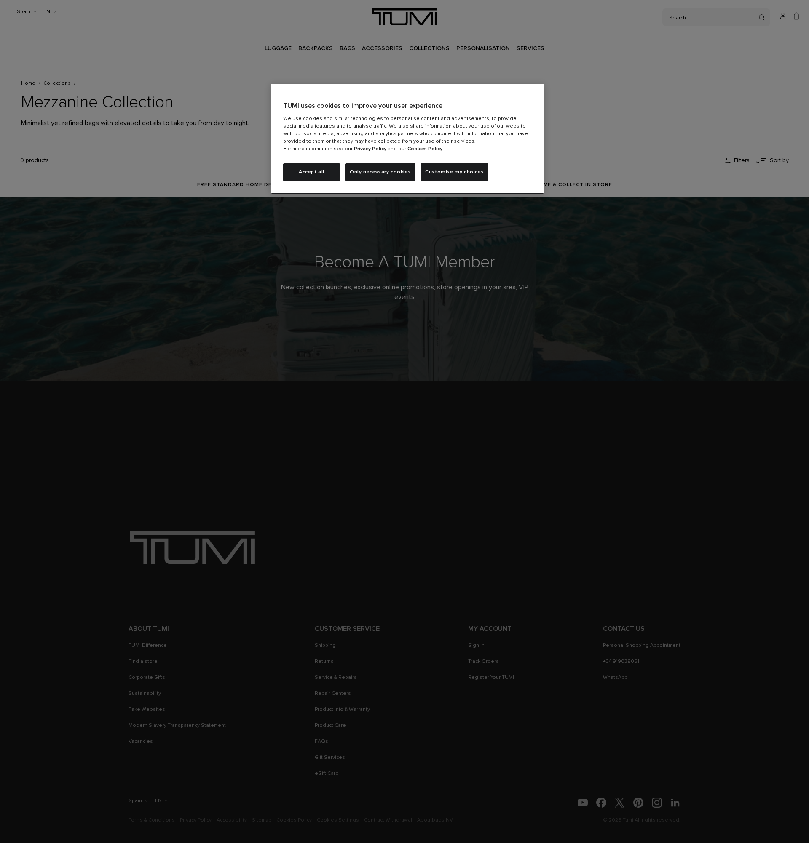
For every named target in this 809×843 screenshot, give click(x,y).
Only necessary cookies (380, 172)
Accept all (311, 172)
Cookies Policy (424, 149)
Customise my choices (454, 172)
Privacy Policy (370, 149)
